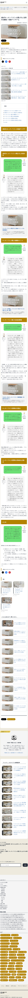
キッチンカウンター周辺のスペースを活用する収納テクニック (20, 775)
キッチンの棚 (15, 935)
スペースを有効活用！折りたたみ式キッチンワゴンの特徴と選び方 (6, 590)
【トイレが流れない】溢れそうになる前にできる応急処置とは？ (13, 919)
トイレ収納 (19, 963)
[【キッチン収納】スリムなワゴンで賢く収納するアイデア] (6, 600)
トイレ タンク (22, 957)
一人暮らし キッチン (6, 974)
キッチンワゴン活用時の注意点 (11, 118)
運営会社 (7, 985)
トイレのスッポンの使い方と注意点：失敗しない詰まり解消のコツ (13, 920)
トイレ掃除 (11, 966)
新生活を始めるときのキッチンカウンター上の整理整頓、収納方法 (20, 789)
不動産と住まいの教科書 (10, 997)
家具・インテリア (21, 974)
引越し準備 (2, 903)
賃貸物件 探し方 (13, 980)
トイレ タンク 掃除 (5, 960)
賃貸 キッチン (4, 980)
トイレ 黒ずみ (13, 971)
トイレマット (4, 963)
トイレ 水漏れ (11, 969)
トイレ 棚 (3, 969)
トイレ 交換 (12, 963)
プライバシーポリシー (22, 985)
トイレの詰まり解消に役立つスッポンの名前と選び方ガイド (12, 917)
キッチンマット (5, 946)
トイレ (1, 884)
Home (1, 7)
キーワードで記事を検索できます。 (7, 861)
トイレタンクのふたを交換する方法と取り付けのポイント (11, 927)
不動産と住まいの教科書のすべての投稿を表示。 (14, 752)
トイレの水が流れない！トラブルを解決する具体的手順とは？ (12, 914)
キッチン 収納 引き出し (6, 949)
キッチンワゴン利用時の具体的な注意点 (12, 120)
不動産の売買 (3, 887)
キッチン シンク (5, 940)
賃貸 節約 (21, 980)
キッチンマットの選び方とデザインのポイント (20, 818)
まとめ (5, 122)
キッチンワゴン (5, 43)
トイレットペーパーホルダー (18, 960)
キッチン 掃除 (4, 952)
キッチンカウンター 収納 (7, 938)
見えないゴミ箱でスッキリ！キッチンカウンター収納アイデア (20, 797)
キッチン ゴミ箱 (17, 938)
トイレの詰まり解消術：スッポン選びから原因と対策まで (11, 924)
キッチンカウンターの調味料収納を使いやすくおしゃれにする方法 (20, 832)
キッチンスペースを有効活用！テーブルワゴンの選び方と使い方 (19, 590)
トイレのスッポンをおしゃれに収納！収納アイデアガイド (11, 915)
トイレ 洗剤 (19, 969)
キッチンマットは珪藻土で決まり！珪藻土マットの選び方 (20, 811)
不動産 (14, 974)
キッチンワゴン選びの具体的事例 (11, 116)
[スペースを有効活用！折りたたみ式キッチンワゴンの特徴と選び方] (6, 584)
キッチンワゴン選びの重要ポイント (12, 114)
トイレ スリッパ (13, 957)
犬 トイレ (12, 977)
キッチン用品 (4, 957)
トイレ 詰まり (4, 971)
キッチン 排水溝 (13, 952)
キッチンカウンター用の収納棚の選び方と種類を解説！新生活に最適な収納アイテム (20, 804)
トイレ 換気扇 (19, 966)
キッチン (11, 7)
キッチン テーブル (5, 943)
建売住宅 (3, 890)
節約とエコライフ (3, 905)
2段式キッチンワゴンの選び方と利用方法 (13, 112)
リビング (3, 898)
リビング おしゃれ (22, 971)
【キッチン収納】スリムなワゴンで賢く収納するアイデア (6, 606)
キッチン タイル (14, 940)
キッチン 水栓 (4, 954)
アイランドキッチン (6, 935)
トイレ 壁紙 (4, 966)
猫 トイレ (19, 977)
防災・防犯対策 (3, 908)
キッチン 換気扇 (22, 952)
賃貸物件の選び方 (3, 907)
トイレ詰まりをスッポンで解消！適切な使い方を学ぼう (11, 922)
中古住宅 (3, 888)
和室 (2, 900)
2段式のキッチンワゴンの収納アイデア (12, 110)
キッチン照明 (12, 954)
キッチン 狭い (21, 954)
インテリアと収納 (3, 882)
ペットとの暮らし (3, 885)
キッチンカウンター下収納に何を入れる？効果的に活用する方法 (20, 825)
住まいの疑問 (6, 7)
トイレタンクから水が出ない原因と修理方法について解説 (11, 925)
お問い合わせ (13, 985)
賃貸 (24, 977)
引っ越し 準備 (4, 977)
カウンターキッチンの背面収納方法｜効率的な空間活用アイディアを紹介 (20, 782)
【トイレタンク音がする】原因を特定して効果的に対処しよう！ (13, 929)
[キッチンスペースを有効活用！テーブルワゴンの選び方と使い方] (18, 584)
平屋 (2, 902)
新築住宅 (3, 892)
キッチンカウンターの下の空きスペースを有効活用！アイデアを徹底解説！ (20, 768)
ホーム (2, 985)
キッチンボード (15, 943)
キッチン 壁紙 (16, 949)
